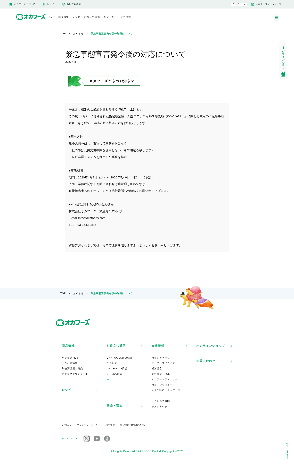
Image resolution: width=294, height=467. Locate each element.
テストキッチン (161, 406)
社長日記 (112, 363)
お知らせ (78, 33)
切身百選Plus (70, 357)
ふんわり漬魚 (70, 363)
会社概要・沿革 (161, 374)
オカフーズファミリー (165, 379)
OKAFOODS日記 (117, 368)
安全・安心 (110, 16)
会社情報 (125, 16)
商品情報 (63, 16)
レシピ (76, 16)
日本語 (235, 4)
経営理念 (157, 368)
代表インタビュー (162, 384)
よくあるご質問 (161, 401)
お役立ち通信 (92, 16)
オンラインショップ (210, 345)
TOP (52, 16)
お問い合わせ (205, 360)
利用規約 (110, 425)
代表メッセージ (161, 357)
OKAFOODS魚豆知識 (120, 357)
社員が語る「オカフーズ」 (167, 390)
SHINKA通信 (114, 374)
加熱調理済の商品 (72, 368)
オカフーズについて (163, 363)
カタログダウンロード (75, 374)
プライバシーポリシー (88, 425)
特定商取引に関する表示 (133, 425)
